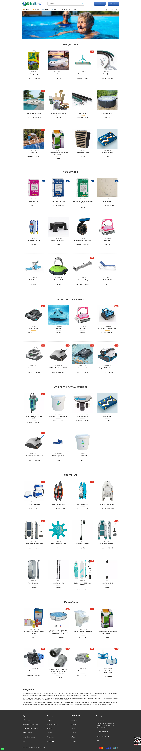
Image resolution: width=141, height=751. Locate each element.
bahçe (35, 693)
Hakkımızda (26, 720)
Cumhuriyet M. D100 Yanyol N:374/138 (105, 723)
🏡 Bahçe (26, 9)
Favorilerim (50, 737)
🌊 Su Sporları (64, 9)
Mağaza (49, 720)
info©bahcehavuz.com (102, 736)
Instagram (74, 720)
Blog (24, 741)
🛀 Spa (54, 9)
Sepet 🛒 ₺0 (113, 3)
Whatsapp (2, 749)
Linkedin (73, 733)
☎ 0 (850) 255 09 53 (111, 10)
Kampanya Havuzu (52, 724)
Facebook (74, 724)
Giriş (100, 3)
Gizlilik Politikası (27, 733)
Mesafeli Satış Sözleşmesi (30, 724)
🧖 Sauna (45, 9)
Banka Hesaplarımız (29, 737)
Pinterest (74, 737)
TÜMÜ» (74, 9)
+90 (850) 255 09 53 (102, 732)
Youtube (73, 741)
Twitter (73, 728)
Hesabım (49, 733)
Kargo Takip (50, 741)
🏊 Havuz (36, 9)
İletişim (98, 740)
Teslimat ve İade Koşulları (30, 728)
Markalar (49, 728)
